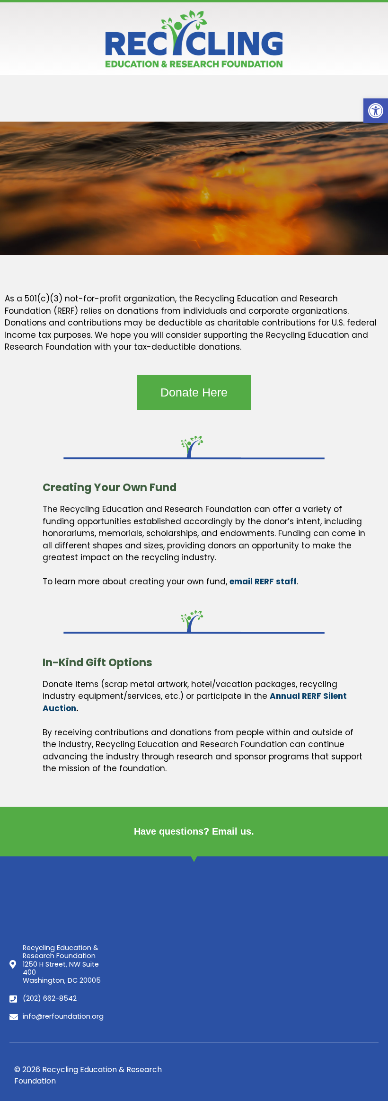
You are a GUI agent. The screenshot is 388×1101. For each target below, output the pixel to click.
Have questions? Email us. (194, 831)
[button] (375, 110)
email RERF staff (263, 581)
